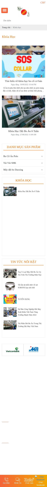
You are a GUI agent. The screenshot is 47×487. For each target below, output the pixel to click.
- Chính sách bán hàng (11, 430)
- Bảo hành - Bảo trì (10, 460)
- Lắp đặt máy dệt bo (10, 447)
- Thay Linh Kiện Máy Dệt (13, 456)
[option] (23, 192)
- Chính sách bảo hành (11, 435)
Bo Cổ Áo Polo (10, 156)
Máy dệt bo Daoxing (13, 169)
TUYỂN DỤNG (24, 299)
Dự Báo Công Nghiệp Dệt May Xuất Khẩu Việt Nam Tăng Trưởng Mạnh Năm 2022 (29, 312)
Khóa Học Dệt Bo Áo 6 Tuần (29, 191)
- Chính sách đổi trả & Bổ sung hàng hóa (19, 426)
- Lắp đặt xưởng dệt (10, 451)
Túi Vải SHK (9, 163)
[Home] (23, 11)
